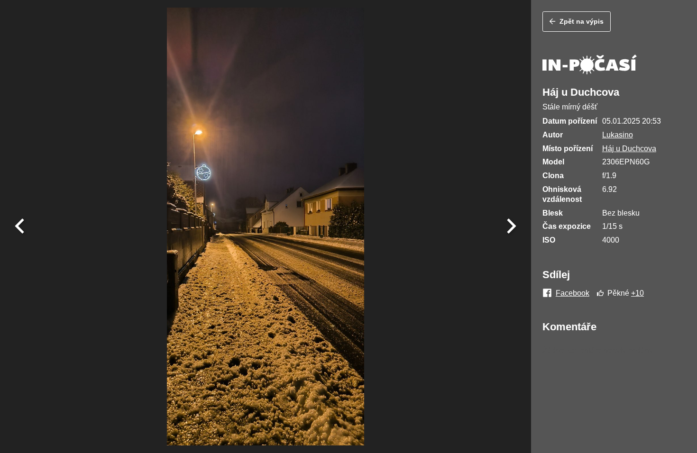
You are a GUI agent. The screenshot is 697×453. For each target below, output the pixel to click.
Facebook (572, 293)
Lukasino (617, 135)
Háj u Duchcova (629, 149)
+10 (637, 293)
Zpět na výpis (581, 21)
